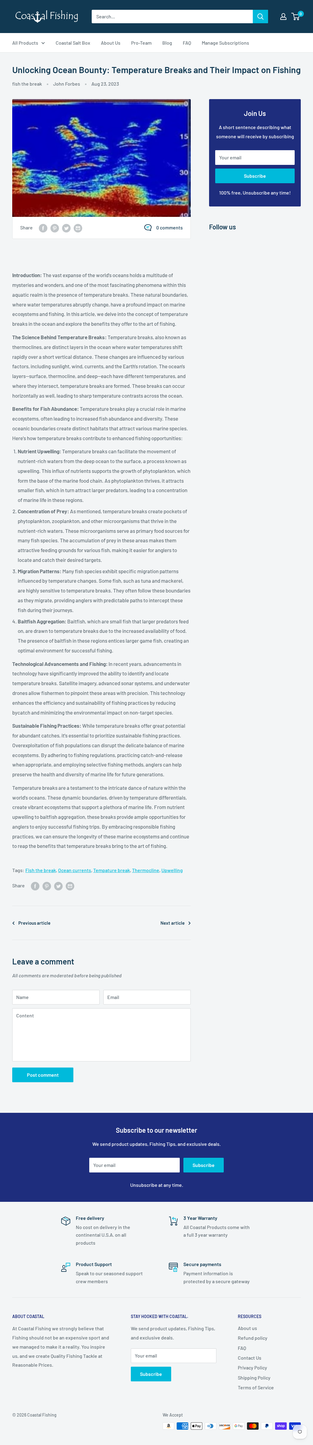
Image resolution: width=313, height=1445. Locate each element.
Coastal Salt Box (73, 43)
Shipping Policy (254, 1377)
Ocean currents (74, 870)
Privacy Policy (252, 1367)
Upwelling (172, 870)
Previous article (34, 923)
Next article (172, 923)
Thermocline (145, 870)
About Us (110, 43)
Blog (167, 43)
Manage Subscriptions (225, 43)
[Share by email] (78, 227)
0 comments (169, 227)
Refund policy (252, 1338)
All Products (25, 43)
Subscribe (255, 176)
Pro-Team (141, 43)
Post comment (43, 1075)
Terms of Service (256, 1387)
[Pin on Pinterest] (54, 227)
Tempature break (111, 870)
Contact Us (249, 1358)
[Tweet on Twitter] (66, 227)
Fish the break (40, 870)
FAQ (187, 43)
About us (247, 1328)
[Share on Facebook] (43, 227)
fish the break (27, 84)
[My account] (283, 16)
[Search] (260, 16)
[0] (296, 16)
